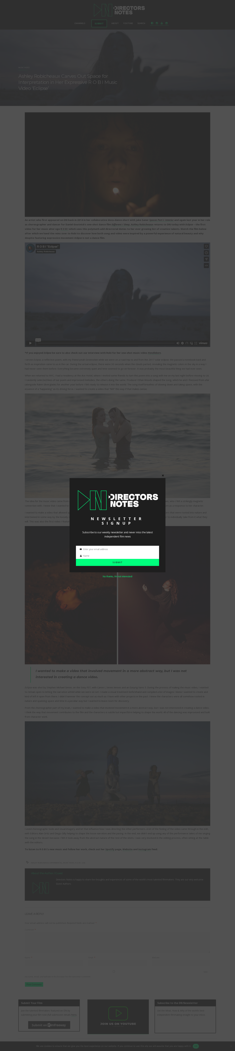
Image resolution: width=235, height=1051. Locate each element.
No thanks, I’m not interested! (117, 576)
